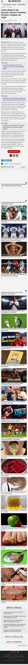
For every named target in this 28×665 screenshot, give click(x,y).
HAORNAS (6, 163)
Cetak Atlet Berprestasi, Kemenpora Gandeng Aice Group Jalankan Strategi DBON (13, 66)
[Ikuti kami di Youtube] (18, 652)
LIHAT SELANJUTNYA (14, 151)
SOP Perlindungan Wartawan (18, 656)
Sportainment (21, 4)
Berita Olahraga (17, 163)
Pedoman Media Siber (6, 656)
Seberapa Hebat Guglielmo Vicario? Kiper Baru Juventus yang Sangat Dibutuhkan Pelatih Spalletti (14, 626)
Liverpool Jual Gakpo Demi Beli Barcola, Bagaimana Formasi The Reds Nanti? (13, 630)
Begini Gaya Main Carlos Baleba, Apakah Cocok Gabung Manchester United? (15, 617)
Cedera (11, 163)
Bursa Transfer (7, 4)
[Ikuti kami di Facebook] (10, 652)
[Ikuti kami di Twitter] (12, 652)
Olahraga (3, 47)
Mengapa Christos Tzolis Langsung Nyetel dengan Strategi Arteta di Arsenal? (13, 621)
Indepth (14, 4)
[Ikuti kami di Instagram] (15, 652)
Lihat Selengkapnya (22, 645)
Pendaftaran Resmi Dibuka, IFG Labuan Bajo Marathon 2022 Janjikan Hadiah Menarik (13, 127)
